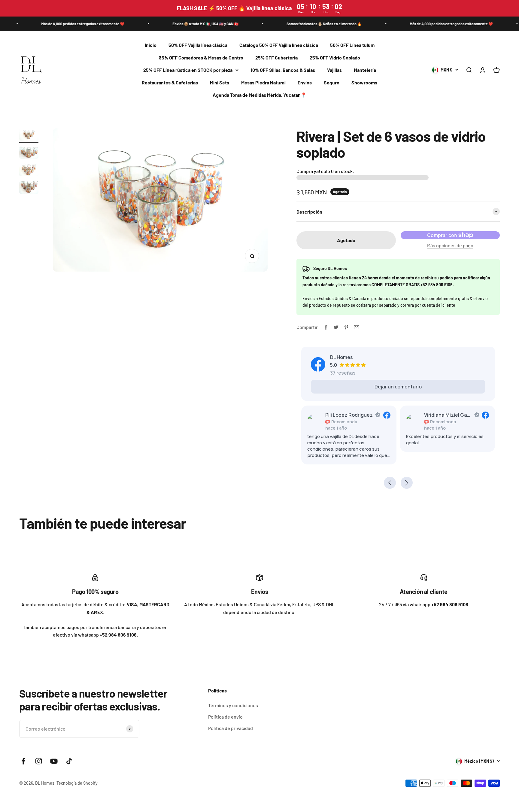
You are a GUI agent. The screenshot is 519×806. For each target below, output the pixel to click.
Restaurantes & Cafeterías (170, 82)
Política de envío (225, 716)
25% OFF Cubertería (276, 57)
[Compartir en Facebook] (326, 327)
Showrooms (364, 82)
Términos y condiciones (233, 705)
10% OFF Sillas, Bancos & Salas (282, 70)
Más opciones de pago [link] (450, 245)
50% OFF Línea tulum (352, 45)
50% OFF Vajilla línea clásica (197, 45)
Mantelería (365, 70)
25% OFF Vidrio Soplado (335, 57)
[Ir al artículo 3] (28, 170)
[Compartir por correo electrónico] (356, 327)
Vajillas (334, 70)
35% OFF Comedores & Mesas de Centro (201, 57)
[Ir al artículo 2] (28, 153)
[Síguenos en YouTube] (54, 761)
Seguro (331, 82)
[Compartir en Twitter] (336, 327)
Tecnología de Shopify (77, 783)
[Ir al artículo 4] (28, 188)
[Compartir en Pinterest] (346, 327)
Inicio (150, 45)
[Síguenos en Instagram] (39, 761)
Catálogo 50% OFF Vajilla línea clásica (278, 45)
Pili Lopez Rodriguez (349, 415)
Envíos (305, 82)
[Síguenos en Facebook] (23, 761)
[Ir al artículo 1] (28, 135)
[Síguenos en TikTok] (69, 761)
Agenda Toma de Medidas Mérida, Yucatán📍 (260, 95)
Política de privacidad (230, 728)
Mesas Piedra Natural (263, 82)
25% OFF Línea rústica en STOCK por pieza (187, 70)
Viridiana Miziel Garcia (448, 415)
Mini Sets (219, 82)
